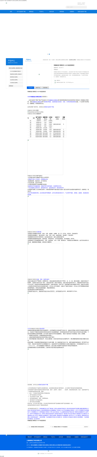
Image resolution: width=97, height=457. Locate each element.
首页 (11, 11)
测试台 (54, 445)
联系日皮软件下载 (81, 4)
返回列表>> (86, 426)
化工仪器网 (74, 447)
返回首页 (79, 2)
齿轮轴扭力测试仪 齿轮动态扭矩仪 (37, 426)
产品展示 (53, 59)
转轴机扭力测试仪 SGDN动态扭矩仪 (60, 426)
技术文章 (51, 11)
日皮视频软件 (40, 445)
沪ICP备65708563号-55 (52, 447)
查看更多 (11, 85)
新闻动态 (31, 11)
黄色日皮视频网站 (34, 445)
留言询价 (45, 87)
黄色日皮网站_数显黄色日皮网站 (62, 59)
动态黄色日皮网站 (14, 79)
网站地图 (2, 456)
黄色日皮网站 (45, 445)
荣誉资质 (62, 11)
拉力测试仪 (50, 445)
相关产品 (38, 87)
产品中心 (41, 11)
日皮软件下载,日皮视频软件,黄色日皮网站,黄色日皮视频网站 (13, 0)
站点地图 (66, 447)
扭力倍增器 (58, 445)
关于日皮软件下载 (21, 11)
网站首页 (30, 437)
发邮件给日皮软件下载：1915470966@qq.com (64, 82)
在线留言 (83, 2)
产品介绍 (30, 87)
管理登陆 (78, 447)
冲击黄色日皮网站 (14, 82)
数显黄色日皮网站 (14, 77)
